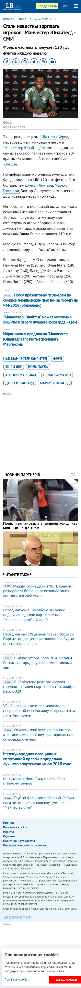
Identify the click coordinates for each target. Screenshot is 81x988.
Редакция (9, 836)
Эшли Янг (13, 366)
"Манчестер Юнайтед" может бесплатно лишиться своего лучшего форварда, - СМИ (40, 319)
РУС (66, 6)
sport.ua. (10, 164)
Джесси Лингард (39, 185)
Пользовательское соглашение (24, 845)
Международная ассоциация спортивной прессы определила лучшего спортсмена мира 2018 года (37, 759)
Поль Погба (38, 366)
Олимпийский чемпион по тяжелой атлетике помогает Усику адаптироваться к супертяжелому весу (38, 734)
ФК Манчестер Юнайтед (26, 358)
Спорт (21, 19)
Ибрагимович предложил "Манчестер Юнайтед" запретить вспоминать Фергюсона (35, 339)
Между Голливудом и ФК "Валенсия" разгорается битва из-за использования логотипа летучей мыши (38, 591)
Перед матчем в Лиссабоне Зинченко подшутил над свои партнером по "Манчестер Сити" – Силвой (34, 614)
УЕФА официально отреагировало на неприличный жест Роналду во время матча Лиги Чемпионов (39, 710)
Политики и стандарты (19, 841)
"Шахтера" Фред (54, 136)
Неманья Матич (57, 375)
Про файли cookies (17, 979)
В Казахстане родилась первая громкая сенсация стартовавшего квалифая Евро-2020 (39, 686)
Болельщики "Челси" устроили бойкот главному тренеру (34, 781)
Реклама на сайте (15, 827)
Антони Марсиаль (21, 375)
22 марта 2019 (38, 19)
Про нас (8, 822)
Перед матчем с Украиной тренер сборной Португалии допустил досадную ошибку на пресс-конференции (38, 639)
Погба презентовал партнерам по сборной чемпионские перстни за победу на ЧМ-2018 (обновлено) (40, 300)
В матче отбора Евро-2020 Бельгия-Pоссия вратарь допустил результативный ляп (38, 662)
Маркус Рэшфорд (55, 383)
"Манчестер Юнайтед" (22, 147)
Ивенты (8, 832)
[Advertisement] (40, 427)
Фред (57, 358)
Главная (8, 19)
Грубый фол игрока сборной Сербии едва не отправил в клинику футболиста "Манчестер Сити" (38, 802)
